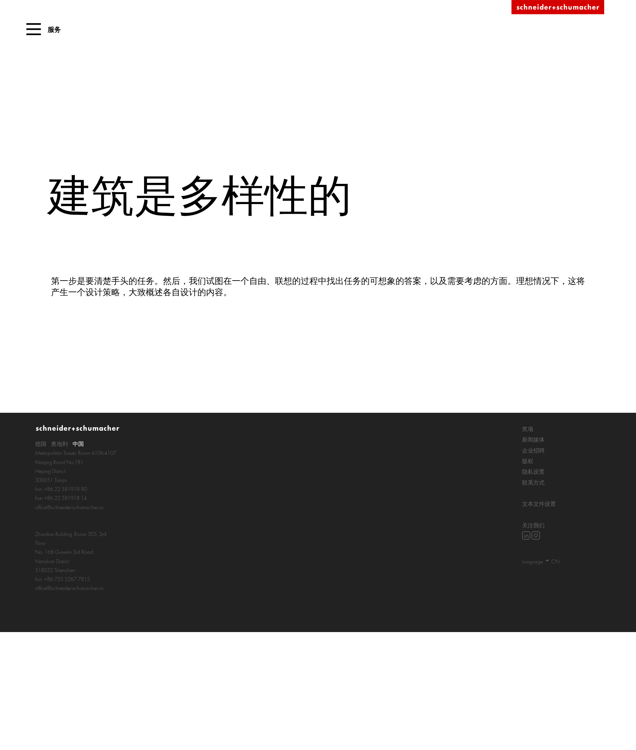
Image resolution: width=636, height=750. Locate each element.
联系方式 (533, 482)
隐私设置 (533, 471)
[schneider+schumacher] (557, 7)
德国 (40, 443)
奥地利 (59, 443)
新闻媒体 (533, 439)
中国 (78, 443)
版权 (527, 460)
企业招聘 (533, 450)
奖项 (527, 428)
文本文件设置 (539, 503)
